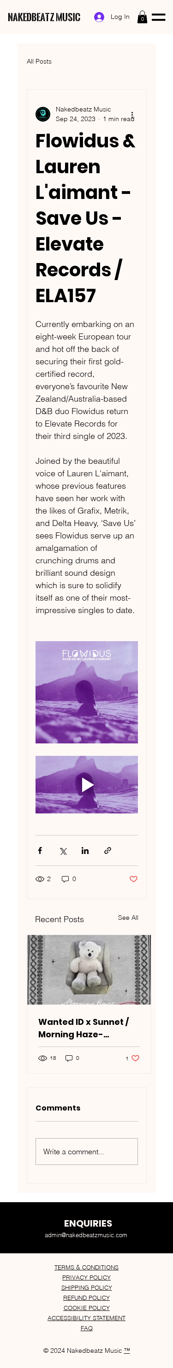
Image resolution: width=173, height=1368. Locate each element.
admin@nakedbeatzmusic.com (86, 1235)
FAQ (87, 1328)
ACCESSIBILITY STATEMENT (86, 1317)
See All (128, 917)
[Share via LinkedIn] (85, 850)
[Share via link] (107, 850)
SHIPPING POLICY (86, 1287)
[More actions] (132, 114)
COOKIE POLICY (87, 1307)
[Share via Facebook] (40, 850)
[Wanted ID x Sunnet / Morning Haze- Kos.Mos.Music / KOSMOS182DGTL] (89, 970)
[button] (142, 17)
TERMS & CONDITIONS (86, 1267)
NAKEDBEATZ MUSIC (44, 16)
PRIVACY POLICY (86, 1277)
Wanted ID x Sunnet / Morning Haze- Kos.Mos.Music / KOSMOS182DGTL (83, 1028)
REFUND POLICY (86, 1297)
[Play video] (87, 784)
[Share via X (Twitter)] (62, 850)
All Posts (39, 61)
